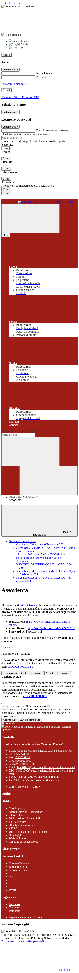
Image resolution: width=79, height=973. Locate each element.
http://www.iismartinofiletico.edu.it (41, 780)
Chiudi (6, 158)
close (6, 235)
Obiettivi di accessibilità (22, 825)
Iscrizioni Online (18, 866)
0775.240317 (22, 757)
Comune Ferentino (19, 863)
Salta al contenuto (11, 3)
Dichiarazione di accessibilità (25, 818)
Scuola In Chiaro (18, 870)
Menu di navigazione (52, 533)
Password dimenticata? (14, 83)
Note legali (15, 835)
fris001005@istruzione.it (46, 767)
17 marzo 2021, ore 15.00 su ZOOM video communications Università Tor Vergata (41, 556)
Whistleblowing (18, 838)
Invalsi (13, 890)
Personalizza (10, 673)
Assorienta (22, 561)
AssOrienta (28, 605)
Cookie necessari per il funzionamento (23, 706)
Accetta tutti (57, 673)
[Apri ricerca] (48, 480)
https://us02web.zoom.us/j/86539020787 (51, 628)
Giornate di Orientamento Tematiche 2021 (40, 544)
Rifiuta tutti (31, 673)
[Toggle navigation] (30, 218)
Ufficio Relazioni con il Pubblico (28, 831)
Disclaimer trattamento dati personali (22, 941)
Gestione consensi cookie (23, 841)
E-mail (40, 130)
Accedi (6, 54)
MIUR (13, 876)
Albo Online (16, 815)
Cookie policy (17, 808)
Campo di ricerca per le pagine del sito (23, 431)
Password (41, 77)
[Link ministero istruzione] (17, 6)
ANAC (13, 828)
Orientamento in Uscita (22, 496)
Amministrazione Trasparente (26, 811)
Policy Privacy (17, 821)
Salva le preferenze (30, 719)
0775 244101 (21, 753)
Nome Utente (44, 73)
